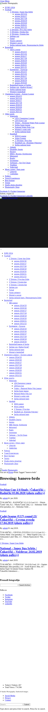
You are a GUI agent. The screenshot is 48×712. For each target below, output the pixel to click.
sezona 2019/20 (21, 23)
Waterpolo (14, 116)
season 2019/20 (21, 63)
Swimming (14, 160)
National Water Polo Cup (24, 127)
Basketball (9, 47)
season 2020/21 (21, 65)
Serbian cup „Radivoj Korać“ (21, 87)
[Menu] (1, 249)
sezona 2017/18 (21, 19)
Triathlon (13, 165)
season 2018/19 (21, 61)
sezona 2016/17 (21, 16)
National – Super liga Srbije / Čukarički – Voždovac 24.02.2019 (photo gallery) (21, 552)
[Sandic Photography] (9, 198)
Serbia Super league (22, 125)
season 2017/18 (21, 58)
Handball (13, 134)
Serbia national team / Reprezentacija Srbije (27, 45)
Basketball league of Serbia (20, 85)
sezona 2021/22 (21, 27)
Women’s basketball (17, 92)
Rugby (12, 158)
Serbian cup (14, 36)
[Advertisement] (24, 223)
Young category (16, 41)
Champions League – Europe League (19, 94)
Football (8, 10)
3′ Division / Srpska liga (19, 32)
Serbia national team (18, 89)
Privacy (8, 698)
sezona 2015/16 (21, 14)
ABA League (15, 50)
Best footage (10, 180)
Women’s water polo (23, 129)
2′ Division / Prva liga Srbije (21, 30)
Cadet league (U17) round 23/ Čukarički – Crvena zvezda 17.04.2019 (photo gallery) (18, 520)
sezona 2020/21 (21, 25)
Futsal (12, 38)
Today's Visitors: (11, 685)
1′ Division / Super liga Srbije (21, 12)
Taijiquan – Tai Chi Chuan (20, 163)
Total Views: (10, 687)
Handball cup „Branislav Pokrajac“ (28, 143)
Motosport (14, 156)
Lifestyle (13, 172)
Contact (8, 700)
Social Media (10, 696)
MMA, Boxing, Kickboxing (21, 154)
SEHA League (20, 136)
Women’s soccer (16, 43)
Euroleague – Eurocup (18, 70)
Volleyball (14, 167)
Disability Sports (16, 149)
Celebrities (14, 174)
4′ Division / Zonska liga (19, 34)
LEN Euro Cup (21, 121)
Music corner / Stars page (15, 169)
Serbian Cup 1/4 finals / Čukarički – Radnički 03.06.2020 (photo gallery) (22, 491)
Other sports (9, 114)
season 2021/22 (21, 67)
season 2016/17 (21, 56)
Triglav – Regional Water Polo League (30, 123)
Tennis (7, 183)
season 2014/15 (21, 52)
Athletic (13, 147)
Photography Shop (12, 187)
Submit (26, 704)
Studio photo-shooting (13, 185)
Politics (8, 176)
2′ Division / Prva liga (23, 141)
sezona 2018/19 (21, 21)
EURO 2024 (10, 7)
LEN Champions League (24, 118)
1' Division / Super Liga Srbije (12, 543)
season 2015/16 (21, 54)
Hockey (13, 152)
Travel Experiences (12, 178)
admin (5, 498)
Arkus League (20, 138)
